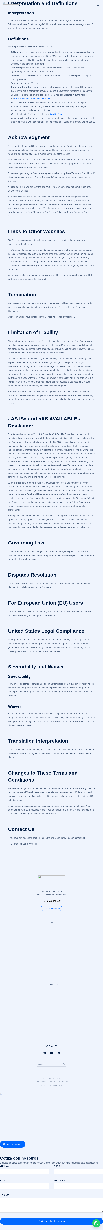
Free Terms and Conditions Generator (32, 99)
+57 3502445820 (51, 901)
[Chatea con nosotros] (96, 1223)
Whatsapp (59, 1181)
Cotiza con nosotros (50, 908)
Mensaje (4, 1195)
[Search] (64, 1064)
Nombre (58, 1166)
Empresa (5, 1166)
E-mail (3, 1181)
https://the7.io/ (55, 114)
